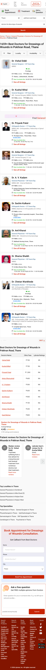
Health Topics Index (23, 648)
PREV (4, 340)
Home (2, 36)
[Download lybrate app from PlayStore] (41, 645)
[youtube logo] (40, 634)
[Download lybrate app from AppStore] (41, 648)
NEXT (41, 340)
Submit (36, 611)
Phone (5, 554)
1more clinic (17, 217)
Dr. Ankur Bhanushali (22, 152)
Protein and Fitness (4, 634)
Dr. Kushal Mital (19, 89)
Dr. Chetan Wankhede (22, 281)
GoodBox (4, 658)
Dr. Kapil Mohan (19, 314)
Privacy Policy (32, 642)
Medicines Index (24, 652)
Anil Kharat (6, 397)
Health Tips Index (24, 632)
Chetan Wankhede (8, 409)
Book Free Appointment (36, 4)
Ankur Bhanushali (8, 378)
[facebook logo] (40, 625)
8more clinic (17, 137)
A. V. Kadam (6, 384)
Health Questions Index (24, 636)
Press (32, 649)
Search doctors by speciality (15, 640)
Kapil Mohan (6, 415)
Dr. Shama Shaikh (20, 256)
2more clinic (17, 301)
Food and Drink (4, 649)
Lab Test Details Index (23, 661)
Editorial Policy (32, 646)
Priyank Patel (6, 372)
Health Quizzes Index (23, 642)
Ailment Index (23, 656)
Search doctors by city (15, 627)
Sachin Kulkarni (7, 391)
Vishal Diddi (6, 360)
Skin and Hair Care (4, 638)
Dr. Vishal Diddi (19, 61)
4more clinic (17, 328)
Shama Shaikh (7, 403)
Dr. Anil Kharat (19, 230)
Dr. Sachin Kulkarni (21, 203)
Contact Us (33, 629)
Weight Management (5, 645)
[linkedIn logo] (40, 631)
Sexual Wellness (4, 642)
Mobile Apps (32, 634)
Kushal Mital (6, 366)
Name (5, 545)
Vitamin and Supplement (4, 630)
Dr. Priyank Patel (20, 123)
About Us (33, 627)
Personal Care (4, 653)
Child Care (4, 656)
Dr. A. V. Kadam (19, 177)
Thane (8, 36)
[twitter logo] (40, 628)
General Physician (17, 36)
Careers (32, 631)
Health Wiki (23, 628)
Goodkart (4, 627)
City (4, 564)
